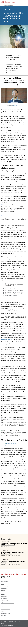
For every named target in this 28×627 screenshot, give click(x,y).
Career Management (6, 339)
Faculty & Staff (4, 588)
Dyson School (4, 596)
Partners (3, 590)
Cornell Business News (8, 5)
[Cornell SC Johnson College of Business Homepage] (14, 574)
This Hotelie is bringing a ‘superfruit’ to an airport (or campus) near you (13, 562)
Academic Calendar (5, 609)
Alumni (2, 584)
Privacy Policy (4, 623)
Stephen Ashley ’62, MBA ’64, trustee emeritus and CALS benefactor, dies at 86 (14, 544)
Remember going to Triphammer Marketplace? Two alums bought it (13, 553)
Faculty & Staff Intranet (5, 613)
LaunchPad (3, 615)
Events (2, 611)
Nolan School (4, 598)
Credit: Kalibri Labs (16, 105)
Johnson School (4, 600)
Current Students (4, 586)
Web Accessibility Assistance (7, 625)
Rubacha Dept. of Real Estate (7, 603)
